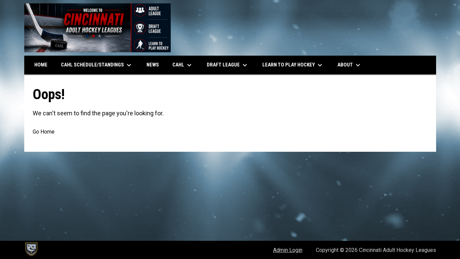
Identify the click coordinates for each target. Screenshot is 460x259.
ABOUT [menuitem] (349, 65)
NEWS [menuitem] (152, 65)
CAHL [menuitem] (182, 65)
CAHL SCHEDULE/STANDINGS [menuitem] (97, 65)
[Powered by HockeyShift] (31, 249)
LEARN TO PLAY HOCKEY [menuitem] (293, 65)
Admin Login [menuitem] (287, 250)
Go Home (44, 131)
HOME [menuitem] (40, 65)
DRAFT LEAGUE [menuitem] (228, 65)
